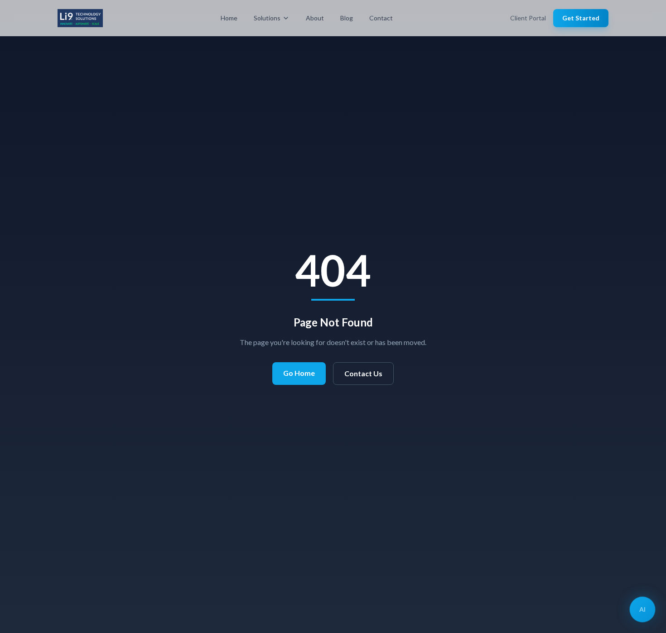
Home (229, 18)
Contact (381, 18)
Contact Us (363, 373)
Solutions (267, 18)
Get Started (580, 18)
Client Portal (528, 18)
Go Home (299, 373)
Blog (346, 18)
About (315, 18)
